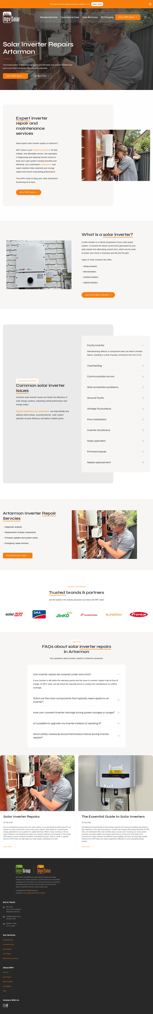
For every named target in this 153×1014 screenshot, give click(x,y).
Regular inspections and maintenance (33, 411)
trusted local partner (41, 150)
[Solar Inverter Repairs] (37, 803)
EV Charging (107, 17)
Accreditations (7, 986)
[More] (144, 17)
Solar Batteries (90, 17)
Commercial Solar (70, 17)
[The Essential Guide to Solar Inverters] (115, 803)
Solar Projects (7, 977)
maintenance (46, 164)
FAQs (4, 991)
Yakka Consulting (39, 893)
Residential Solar (48, 17)
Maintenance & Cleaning (10, 958)
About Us (6, 972)
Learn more (97, 4)
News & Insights (8, 981)
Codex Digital (27, 893)
